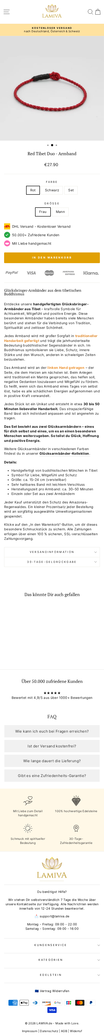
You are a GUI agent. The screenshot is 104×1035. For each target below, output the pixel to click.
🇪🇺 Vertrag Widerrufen (52, 991)
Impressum (29, 1031)
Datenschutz (49, 1031)
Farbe (52, 182)
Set (71, 190)
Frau (42, 212)
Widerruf (76, 1031)
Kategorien (50, 960)
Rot (33, 190)
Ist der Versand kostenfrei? (52, 746)
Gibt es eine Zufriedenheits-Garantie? (52, 775)
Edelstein (51, 975)
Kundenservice (50, 945)
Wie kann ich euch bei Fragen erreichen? (52, 731)
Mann (60, 212)
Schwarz (52, 190)
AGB (64, 1031)
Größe (52, 203)
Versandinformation (52, 552)
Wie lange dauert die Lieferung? (52, 761)
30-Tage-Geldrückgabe (52, 562)
